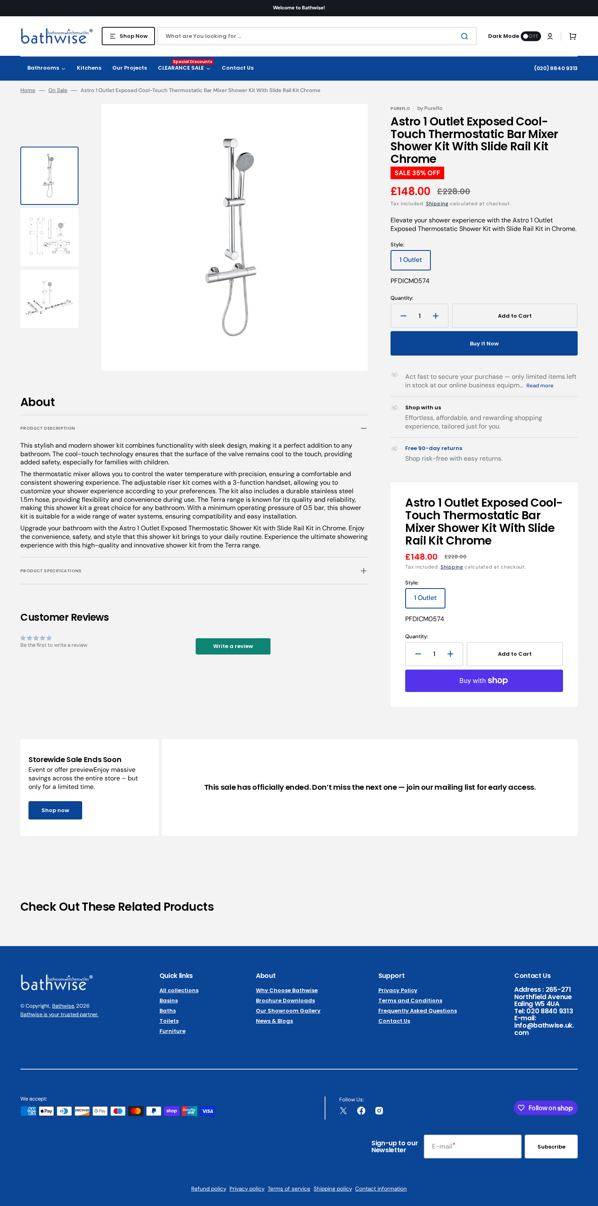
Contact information (381, 1188)
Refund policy (208, 1188)
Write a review (233, 646)
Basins (168, 1000)
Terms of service (289, 1188)
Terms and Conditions (410, 1000)
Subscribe (551, 1147)
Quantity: (402, 298)
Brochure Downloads (285, 1000)
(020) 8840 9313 (556, 68)
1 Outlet (415, 262)
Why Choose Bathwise (287, 990)
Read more (540, 385)
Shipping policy (333, 1188)
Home (27, 90)
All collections (179, 990)
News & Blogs (274, 1021)
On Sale (58, 90)
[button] (550, 36)
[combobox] (317, 36)
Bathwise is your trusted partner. (59, 1014)
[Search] (466, 36)
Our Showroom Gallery (288, 1011)
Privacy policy (246, 1188)
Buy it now (484, 343)
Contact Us (394, 1021)
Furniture (172, 1031)
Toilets (169, 1021)
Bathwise (63, 1005)
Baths (167, 1011)
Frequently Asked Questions (417, 1011)
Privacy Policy (397, 990)
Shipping (437, 203)
